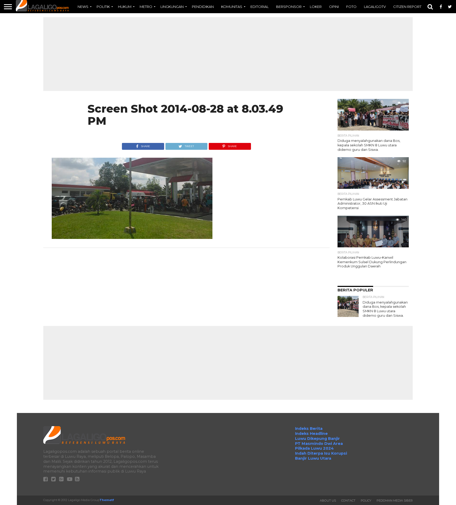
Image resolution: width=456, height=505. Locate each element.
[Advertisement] (228, 54)
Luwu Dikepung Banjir (317, 438)
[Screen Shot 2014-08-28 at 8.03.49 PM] (132, 237)
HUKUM (124, 6)
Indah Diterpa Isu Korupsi (321, 453)
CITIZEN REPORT (407, 6)
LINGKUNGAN (172, 6)
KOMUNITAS (231, 6)
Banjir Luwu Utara (313, 458)
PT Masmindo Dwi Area (319, 443)
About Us (328, 500)
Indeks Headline (311, 433)
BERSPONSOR (289, 6)
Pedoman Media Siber (395, 500)
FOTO (351, 6)
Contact (348, 500)
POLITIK (103, 6)
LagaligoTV (375, 6)
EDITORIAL (259, 6)
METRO (146, 6)
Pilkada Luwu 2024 (314, 448)
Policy (366, 500)
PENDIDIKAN (203, 6)
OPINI (334, 6)
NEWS (83, 6)
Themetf (106, 500)
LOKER (316, 6)
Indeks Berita (308, 428)
